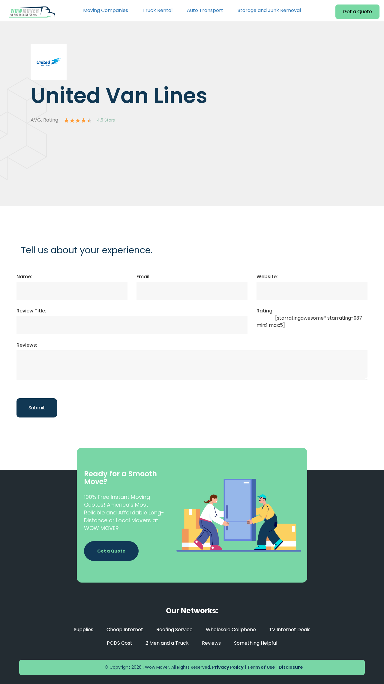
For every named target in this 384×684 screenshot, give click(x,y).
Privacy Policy (228, 667)
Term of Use (261, 667)
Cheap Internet (124, 629)
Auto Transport (205, 10)
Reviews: (26, 345)
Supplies (83, 629)
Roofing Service (174, 629)
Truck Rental (157, 10)
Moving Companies (105, 10)
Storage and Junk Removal (269, 10)
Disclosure (291, 667)
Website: (267, 276)
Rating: (265, 310)
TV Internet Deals (289, 629)
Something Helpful (255, 643)
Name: (24, 276)
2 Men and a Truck (167, 643)
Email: (143, 276)
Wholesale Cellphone (231, 629)
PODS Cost (119, 643)
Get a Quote (357, 11)
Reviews (211, 643)
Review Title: (31, 310)
